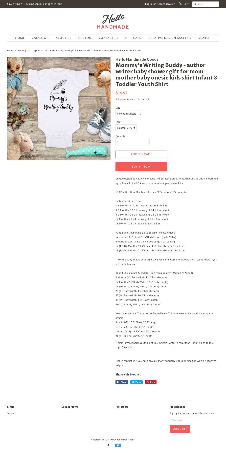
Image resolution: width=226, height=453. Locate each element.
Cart (186, 4)
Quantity (120, 136)
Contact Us (109, 38)
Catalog (39, 38)
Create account (166, 4)
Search (204, 38)
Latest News (69, 407)
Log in (148, 4)
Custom (85, 38)
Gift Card (133, 38)
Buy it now (141, 167)
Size (117, 107)
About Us (64, 38)
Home (20, 38)
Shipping (120, 99)
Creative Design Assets (169, 38)
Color (118, 121)
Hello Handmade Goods (123, 439)
